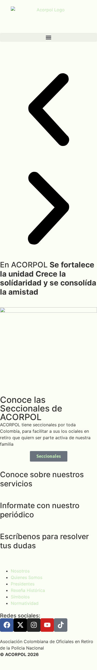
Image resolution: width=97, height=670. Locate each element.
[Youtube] (47, 625)
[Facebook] (6, 625)
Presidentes (22, 584)
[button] (48, 37)
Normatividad (25, 603)
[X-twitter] (20, 625)
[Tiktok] (60, 625)
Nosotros (20, 571)
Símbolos (20, 596)
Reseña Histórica (28, 590)
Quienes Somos (26, 577)
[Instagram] (33, 625)
